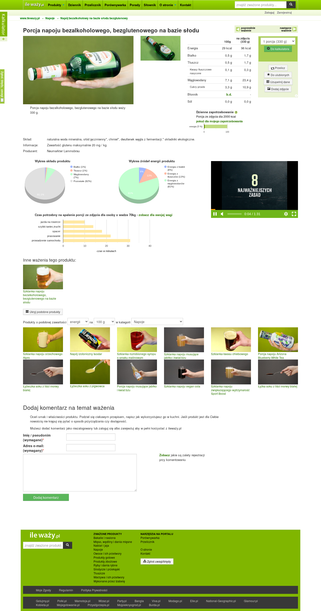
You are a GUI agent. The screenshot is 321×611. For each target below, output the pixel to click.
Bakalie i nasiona (105, 538)
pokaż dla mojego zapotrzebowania (219, 121)
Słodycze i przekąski (107, 569)
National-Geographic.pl (221, 601)
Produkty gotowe (104, 557)
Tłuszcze (99, 573)
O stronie (167, 5)
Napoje (98, 549)
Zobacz (164, 455)
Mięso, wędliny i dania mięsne (113, 542)
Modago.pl (175, 601)
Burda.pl (154, 605)
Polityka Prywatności (94, 590)
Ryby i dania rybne (105, 565)
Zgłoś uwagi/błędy (158, 561)
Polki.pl (62, 601)
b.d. (229, 94)
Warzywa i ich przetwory (109, 577)
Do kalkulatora (279, 49)
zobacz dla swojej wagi (155, 215)
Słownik (150, 5)
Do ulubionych (279, 75)
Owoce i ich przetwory (107, 553)
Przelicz (279, 68)
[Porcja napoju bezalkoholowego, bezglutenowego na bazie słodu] (160, 49)
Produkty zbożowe (105, 561)
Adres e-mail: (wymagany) (33, 448)
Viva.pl (156, 601)
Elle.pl (194, 601)
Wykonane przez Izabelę (109, 581)
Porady (135, 5)
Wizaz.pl (103, 601)
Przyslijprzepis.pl (98, 605)
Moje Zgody (43, 590)
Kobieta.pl (42, 605)
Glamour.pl (251, 601)
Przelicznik (93, 5)
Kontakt (185, 5)
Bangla (139, 601)
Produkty (55, 5)
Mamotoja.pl (82, 601)
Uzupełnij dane (280, 82)
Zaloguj (269, 12)
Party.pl (122, 601)
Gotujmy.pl (42, 601)
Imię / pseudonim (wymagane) (37, 437)
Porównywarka (115, 5)
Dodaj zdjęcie (279, 89)
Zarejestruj (284, 12)
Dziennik (74, 5)
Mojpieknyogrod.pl (129, 605)
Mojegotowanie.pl (68, 605)
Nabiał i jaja (101, 545)
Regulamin (66, 590)
